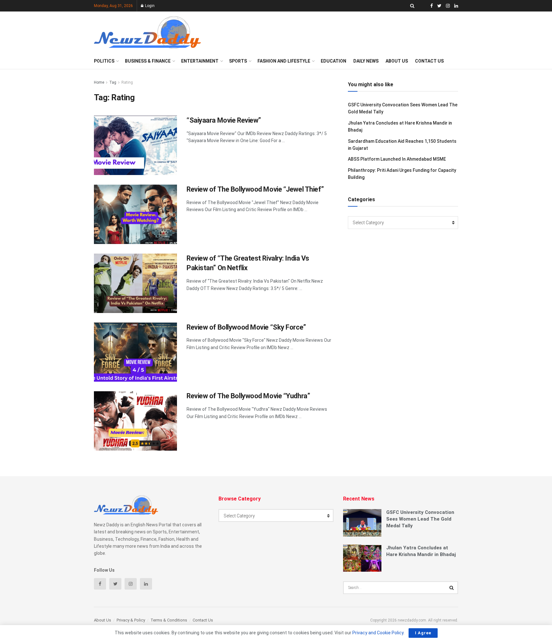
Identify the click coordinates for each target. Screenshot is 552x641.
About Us (397, 61)
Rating (127, 82)
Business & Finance (148, 61)
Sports (238, 61)
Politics (104, 61)
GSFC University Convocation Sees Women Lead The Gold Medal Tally (420, 519)
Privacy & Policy (131, 620)
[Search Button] (451, 587)
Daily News (366, 61)
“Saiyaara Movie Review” (224, 120)
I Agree (423, 632)
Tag (112, 82)
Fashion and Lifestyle (283, 61)
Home (99, 82)
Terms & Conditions (168, 620)
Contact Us (429, 61)
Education (333, 61)
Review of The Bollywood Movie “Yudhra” (248, 396)
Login (149, 6)
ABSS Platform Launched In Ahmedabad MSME (397, 159)
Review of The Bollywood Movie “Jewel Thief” (255, 189)
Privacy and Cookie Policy (377, 632)
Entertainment (199, 61)
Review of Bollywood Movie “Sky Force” (246, 327)
